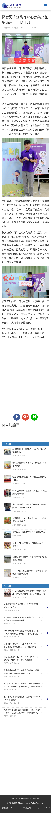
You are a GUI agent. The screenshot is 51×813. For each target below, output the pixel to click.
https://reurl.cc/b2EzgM (31, 337)
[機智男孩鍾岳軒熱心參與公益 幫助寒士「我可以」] (16, 417)
